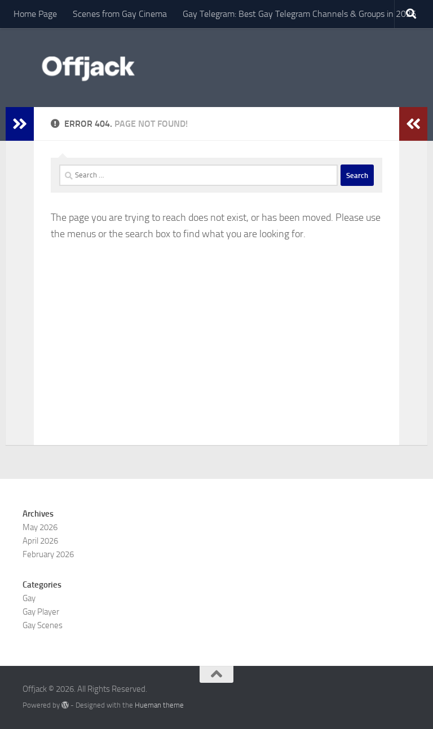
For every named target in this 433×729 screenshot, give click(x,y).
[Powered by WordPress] (65, 705)
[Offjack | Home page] (87, 68)
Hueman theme (159, 705)
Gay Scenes (43, 625)
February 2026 (48, 554)
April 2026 (40, 541)
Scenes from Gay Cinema (120, 13)
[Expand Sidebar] (20, 124)
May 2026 (40, 527)
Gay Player (41, 612)
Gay (29, 598)
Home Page (35, 13)
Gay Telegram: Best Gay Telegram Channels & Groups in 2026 (299, 13)
